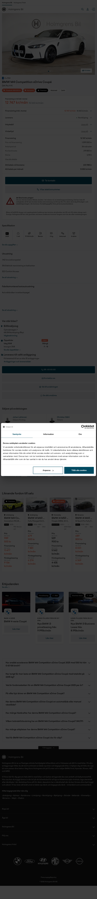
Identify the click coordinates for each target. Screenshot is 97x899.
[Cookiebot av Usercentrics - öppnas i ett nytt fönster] (83, 427)
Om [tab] (80, 434)
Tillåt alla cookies (79, 470)
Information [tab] (48, 434)
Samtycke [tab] (17, 434)
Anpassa (46, 470)
